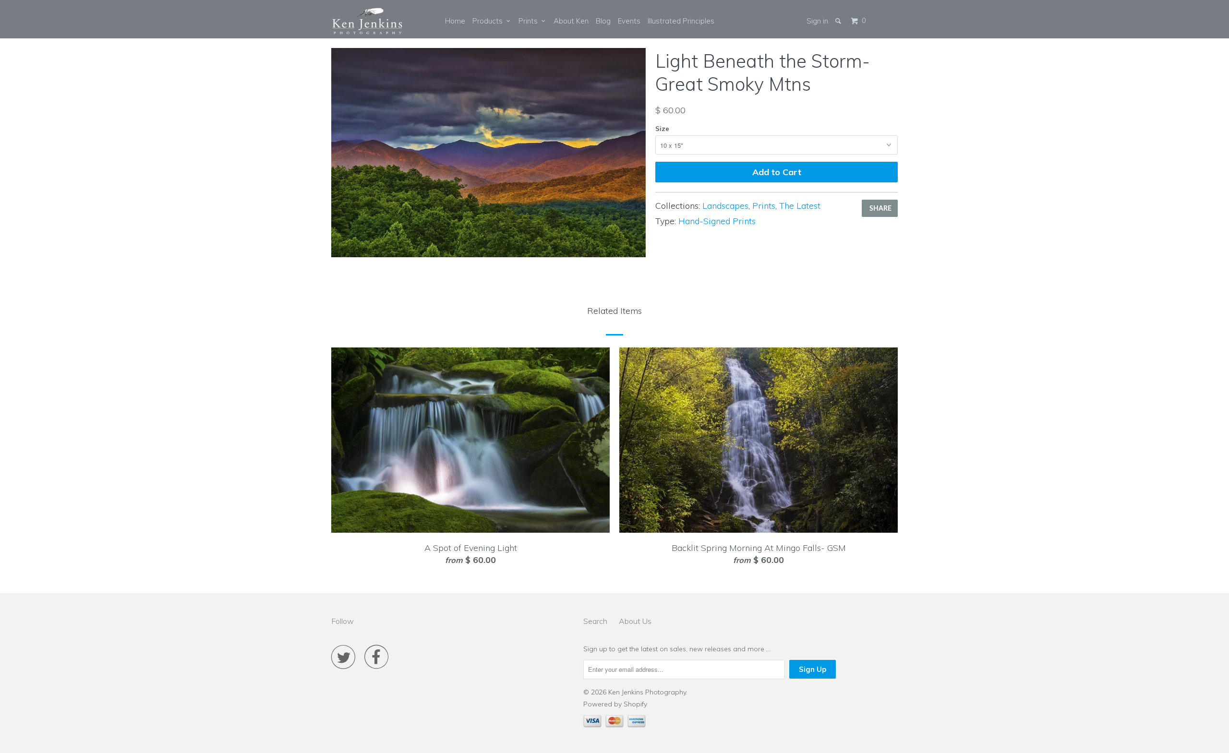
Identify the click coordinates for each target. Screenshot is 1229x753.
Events (629, 20)
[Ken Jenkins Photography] (367, 21)
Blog (603, 20)
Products (489, 20)
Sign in (817, 20)
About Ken (571, 20)
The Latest (799, 205)
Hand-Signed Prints (717, 221)
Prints (530, 20)
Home (455, 20)
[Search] (838, 20)
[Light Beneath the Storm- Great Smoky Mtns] (488, 152)
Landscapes (725, 205)
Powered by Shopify (615, 704)
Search (595, 621)
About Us (635, 621)
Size (662, 128)
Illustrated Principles (681, 20)
